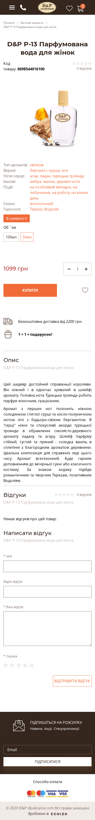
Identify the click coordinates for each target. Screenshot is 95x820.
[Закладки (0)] (69, 10)
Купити (30, 290)
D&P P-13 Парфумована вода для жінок (29, 27)
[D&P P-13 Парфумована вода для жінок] (47, 117)
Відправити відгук (72, 680)
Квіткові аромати (32, 23)
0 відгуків (84, 68)
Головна (9, 23)
